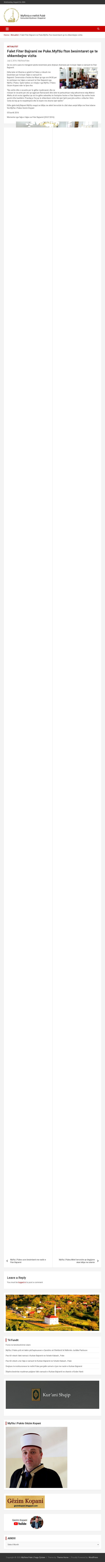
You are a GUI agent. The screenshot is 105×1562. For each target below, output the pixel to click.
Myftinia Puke (23, 61)
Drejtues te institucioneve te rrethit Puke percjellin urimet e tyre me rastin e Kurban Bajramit (44, 1366)
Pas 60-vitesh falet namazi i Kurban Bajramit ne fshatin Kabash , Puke (35, 1355)
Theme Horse (63, 1557)
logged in (22, 1282)
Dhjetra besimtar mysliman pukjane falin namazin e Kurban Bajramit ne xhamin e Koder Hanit (44, 1372)
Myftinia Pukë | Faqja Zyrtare (33, 1557)
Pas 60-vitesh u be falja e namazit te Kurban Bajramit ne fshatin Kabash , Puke (39, 1361)
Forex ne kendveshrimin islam (18, 1345)
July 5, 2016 (12, 61)
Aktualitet (12, 47)
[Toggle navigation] (7, 29)
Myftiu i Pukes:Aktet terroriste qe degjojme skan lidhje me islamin (77, 1261)
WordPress (93, 1557)
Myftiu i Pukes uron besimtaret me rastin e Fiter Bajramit (28, 1261)
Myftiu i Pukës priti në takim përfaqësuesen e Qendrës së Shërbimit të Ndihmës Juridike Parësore (46, 1350)
